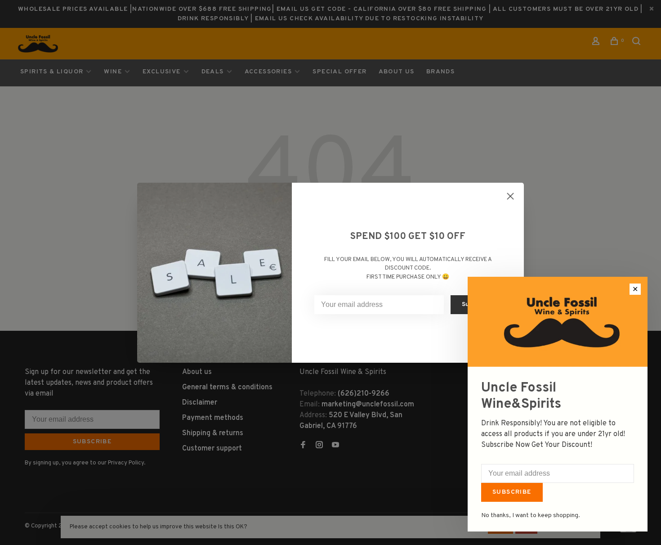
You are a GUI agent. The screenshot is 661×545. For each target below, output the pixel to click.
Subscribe (511, 492)
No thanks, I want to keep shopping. (530, 515)
